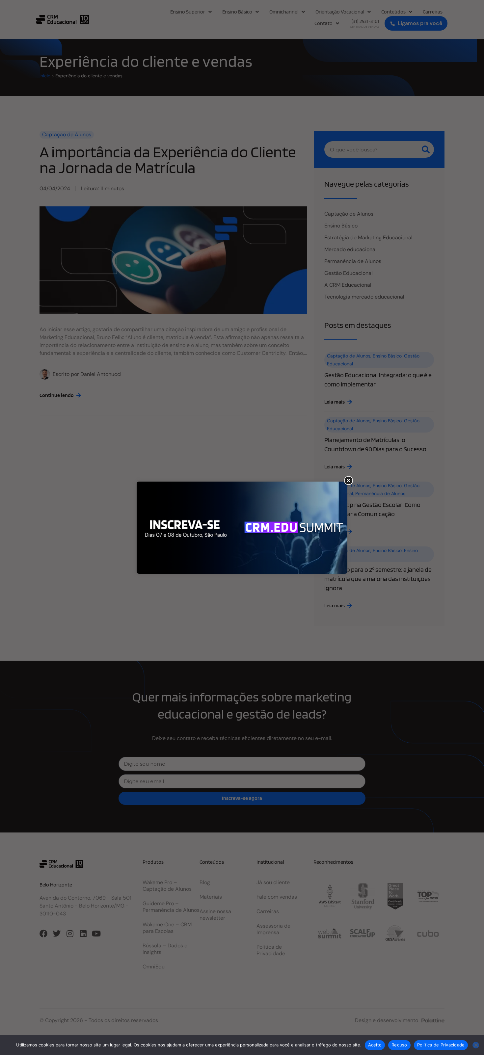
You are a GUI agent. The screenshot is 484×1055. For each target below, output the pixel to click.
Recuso (399, 1044)
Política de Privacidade (441, 1044)
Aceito (375, 1044)
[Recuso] (475, 1045)
